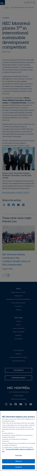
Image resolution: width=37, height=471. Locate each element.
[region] (18, 441)
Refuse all (18, 461)
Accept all (18, 467)
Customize (18, 455)
